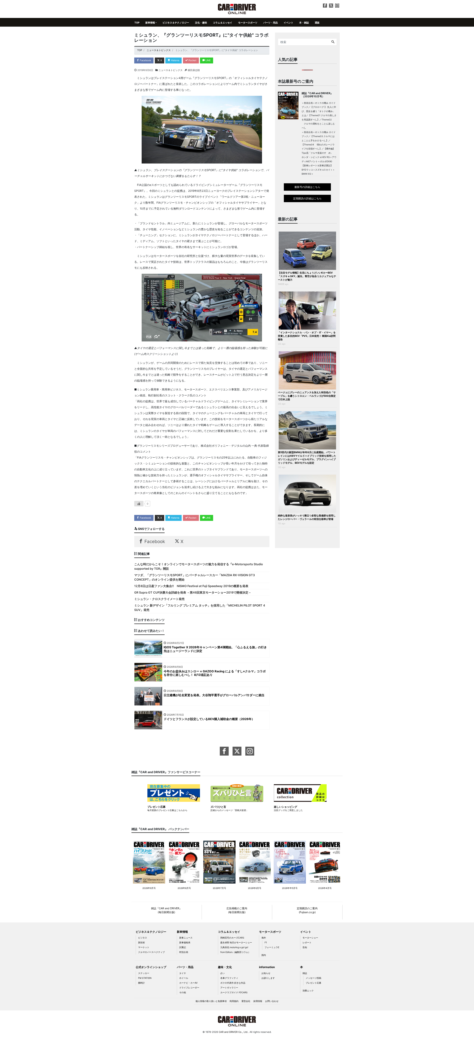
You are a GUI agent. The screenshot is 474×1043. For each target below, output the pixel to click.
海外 (263, 937)
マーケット (143, 947)
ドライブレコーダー (189, 987)
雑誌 (305, 973)
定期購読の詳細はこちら (307, 198)
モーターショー (310, 937)
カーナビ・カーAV (188, 982)
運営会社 (245, 1001)
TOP (136, 22)
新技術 (141, 942)
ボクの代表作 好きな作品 (232, 982)
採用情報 (257, 1001)
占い (222, 973)
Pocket (192, 60)
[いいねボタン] (138, 503)
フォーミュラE (272, 947)
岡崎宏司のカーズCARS (232, 937)
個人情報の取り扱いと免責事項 (211, 1001)
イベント (288, 22)
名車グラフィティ (229, 978)
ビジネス (142, 937)
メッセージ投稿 (313, 978)
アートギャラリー (229, 987)
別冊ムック (308, 990)
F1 (266, 942)
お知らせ (265, 973)
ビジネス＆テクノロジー (176, 22)
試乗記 (182, 947)
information (267, 967)
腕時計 (141, 982)
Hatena (174, 60)
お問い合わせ (271, 1001)
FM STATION (144, 978)
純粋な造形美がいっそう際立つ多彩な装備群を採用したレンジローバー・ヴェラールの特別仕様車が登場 (307, 517)
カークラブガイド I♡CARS (234, 992)
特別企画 (183, 952)
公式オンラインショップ (151, 967)
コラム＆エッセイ (222, 22)
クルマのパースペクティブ (151, 952)
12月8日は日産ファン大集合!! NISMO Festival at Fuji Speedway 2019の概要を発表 (191, 586)
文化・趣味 (201, 22)
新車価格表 (184, 942)
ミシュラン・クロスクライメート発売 (159, 599)
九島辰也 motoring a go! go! (234, 947)
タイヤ (182, 973)
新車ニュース (186, 937)
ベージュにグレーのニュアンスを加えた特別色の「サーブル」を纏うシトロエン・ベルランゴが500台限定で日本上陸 (307, 396)
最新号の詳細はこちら (307, 186)
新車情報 (150, 22)
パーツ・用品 (270, 22)
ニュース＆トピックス (170, 70)
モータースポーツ (247, 22)
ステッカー (143, 973)
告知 (305, 947)
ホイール (183, 978)
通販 (317, 22)
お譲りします (268, 978)
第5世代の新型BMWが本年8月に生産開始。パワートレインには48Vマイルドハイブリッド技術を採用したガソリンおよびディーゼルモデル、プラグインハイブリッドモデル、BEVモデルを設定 (307, 457)
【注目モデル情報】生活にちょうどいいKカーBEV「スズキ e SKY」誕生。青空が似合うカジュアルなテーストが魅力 (307, 276)
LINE (208, 60)
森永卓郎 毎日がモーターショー (236, 942)
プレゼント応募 (313, 982)
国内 (263, 955)
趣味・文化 (225, 967)
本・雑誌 (304, 22)
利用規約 (234, 1001)
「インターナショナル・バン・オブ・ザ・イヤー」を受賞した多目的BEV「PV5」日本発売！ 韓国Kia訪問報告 (307, 336)
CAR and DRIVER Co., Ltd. (233, 1031)
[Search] (333, 42)
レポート (307, 942)
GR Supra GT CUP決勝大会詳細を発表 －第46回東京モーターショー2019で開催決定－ (192, 592)
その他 (182, 992)
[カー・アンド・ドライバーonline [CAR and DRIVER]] (237, 8)
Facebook (145, 60)
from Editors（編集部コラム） (235, 952)
